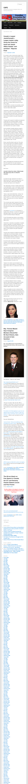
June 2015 (6, 741)
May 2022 (5, 628)
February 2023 (6, 615)
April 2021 (6, 645)
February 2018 (6, 698)
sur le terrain (12, 210)
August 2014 (6, 754)
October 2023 (6, 604)
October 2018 (6, 687)
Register (5, 27)
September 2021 (7, 639)
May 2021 (5, 644)
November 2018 (7, 685)
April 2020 (6, 662)
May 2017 (5, 710)
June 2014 (6, 756)
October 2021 (6, 637)
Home (5, 22)
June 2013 (6, 772)
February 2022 (6, 632)
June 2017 (6, 709)
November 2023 (7, 603)
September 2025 (7, 572)
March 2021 (6, 647)
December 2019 (7, 668)
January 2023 (6, 616)
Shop (10, 27)
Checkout (5, 25)
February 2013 (6, 778)
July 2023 (5, 608)
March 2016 (6, 730)
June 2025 (6, 576)
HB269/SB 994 (12, 468)
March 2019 (6, 680)
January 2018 (6, 699)
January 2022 (6, 633)
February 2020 (6, 665)
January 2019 (6, 683)
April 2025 (6, 579)
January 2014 (6, 763)
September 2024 (7, 589)
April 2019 (6, 679)
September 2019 (7, 672)
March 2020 (6, 663)
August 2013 (6, 770)
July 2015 (5, 739)
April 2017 (6, 712)
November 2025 (7, 570)
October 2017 (6, 703)
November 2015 (7, 734)
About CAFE (10, 22)
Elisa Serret (15, 322)
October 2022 (6, 621)
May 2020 (5, 661)
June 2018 (6, 692)
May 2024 (5, 594)
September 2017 (7, 705)
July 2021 (5, 641)
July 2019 (5, 674)
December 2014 (7, 749)
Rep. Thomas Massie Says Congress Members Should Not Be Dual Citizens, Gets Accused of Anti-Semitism (11, 334)
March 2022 (6, 630)
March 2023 (6, 614)
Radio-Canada (6, 323)
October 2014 (6, 752)
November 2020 (7, 652)
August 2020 (6, 657)
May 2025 (5, 578)
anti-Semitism (21, 467)
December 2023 (7, 601)
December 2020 (7, 651)
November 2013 (7, 765)
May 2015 (5, 742)
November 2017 (7, 702)
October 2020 (6, 654)
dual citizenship (6, 468)
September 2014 (7, 753)
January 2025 (6, 583)
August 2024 (6, 590)
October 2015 (6, 735)
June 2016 (6, 725)
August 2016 (6, 723)
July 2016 (5, 724)
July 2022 (5, 625)
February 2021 (6, 648)
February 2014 (6, 761)
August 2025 (6, 574)
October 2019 (6, 670)
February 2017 (6, 714)
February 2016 (6, 731)
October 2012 (6, 781)
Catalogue (19, 22)
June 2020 (6, 659)
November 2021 (7, 636)
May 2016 (5, 727)
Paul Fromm (12, 516)
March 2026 (6, 564)
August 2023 (6, 607)
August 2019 (6, 673)
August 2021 (6, 640)
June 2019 (6, 676)
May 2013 (5, 774)
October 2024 (6, 588)
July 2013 (5, 771)
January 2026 (6, 567)
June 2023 (6, 610)
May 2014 (5, 757)
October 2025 (6, 571)
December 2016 (7, 717)
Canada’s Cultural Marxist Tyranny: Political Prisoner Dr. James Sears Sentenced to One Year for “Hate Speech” (12, 546)
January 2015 (6, 748)
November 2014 (7, 750)
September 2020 (7, 655)
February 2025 (6, 582)
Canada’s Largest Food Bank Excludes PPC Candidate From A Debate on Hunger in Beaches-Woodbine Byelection (13, 533)
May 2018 (5, 694)
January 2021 (6, 650)
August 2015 (6, 738)
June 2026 (6, 560)
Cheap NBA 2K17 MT (8, 551)
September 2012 (7, 782)
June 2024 (6, 593)
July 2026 (5, 559)
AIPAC (17, 319)
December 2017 (7, 701)
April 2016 (6, 728)
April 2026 (6, 563)
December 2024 (7, 585)
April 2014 (6, 759)
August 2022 (6, 623)
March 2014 (6, 760)
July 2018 (5, 691)
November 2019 (7, 669)
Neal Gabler (20, 322)
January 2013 (6, 779)
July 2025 (5, 575)
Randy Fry (17, 468)
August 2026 (6, 557)
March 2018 (6, 696)
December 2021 (7, 634)
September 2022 (7, 622)
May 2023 (5, 611)
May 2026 (5, 561)
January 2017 (6, 716)
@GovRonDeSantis (7, 435)
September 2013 (7, 768)
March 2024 (6, 597)
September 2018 (7, 688)
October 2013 (6, 767)
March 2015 (6, 745)
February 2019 (6, 681)
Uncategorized (10, 319)
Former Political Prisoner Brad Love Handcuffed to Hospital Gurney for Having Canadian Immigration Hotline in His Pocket (14, 529)
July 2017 (5, 708)
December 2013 (7, 764)
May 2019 (5, 677)
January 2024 (6, 600)
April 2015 (6, 743)
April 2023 (6, 612)
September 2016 (7, 721)
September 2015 (7, 737)
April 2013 (6, 775)
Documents (11, 25)
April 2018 (6, 695)
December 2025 (7, 568)
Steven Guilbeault (12, 323)
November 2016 (7, 719)
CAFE (6, 7)
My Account (17, 25)
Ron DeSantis (18, 469)
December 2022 (7, 618)
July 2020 (5, 658)
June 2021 (6, 643)
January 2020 (6, 666)
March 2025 (6, 581)
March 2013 (6, 776)
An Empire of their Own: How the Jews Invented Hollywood (14, 320)
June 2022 (6, 626)
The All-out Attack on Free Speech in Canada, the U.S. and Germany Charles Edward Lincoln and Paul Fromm (11, 480)
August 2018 (6, 690)
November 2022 (7, 619)
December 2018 (7, 684)
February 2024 (6, 599)
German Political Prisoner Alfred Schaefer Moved (13, 539)
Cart (15, 22)
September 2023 (7, 605)
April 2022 (6, 629)
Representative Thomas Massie (9, 469)
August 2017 (6, 706)
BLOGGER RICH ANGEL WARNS (10, 535)
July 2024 (5, 592)
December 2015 (7, 732)
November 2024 (7, 586)
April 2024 (6, 596)
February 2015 (6, 746)
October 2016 (6, 720)
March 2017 (6, 713)
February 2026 (6, 565)
